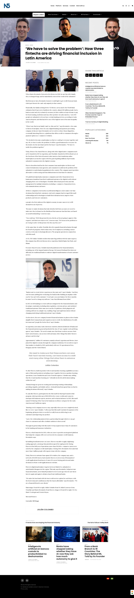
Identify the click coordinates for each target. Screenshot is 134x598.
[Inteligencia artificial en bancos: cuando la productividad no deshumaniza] (39, 534)
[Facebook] (101, 75)
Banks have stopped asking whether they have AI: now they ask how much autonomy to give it (96, 97)
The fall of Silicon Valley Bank (97, 523)
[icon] (129, 5)
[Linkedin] (123, 6)
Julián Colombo (31, 62)
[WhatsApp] (97, 75)
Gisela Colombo (32, 559)
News (31, 45)
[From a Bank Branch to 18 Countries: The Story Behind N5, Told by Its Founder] (95, 534)
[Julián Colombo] (31, 510)
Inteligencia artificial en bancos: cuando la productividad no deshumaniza (95, 88)
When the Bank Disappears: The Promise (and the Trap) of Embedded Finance (95, 115)
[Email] (90, 75)
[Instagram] (126, 6)
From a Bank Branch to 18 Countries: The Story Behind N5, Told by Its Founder (95, 106)
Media (27, 45)
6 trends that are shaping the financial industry (43, 523)
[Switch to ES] (132, 591)
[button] (132, 5)
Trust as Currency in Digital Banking (96, 122)
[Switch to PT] (132, 593)
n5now (87, 559)
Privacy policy (24, 588)
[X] (94, 75)
